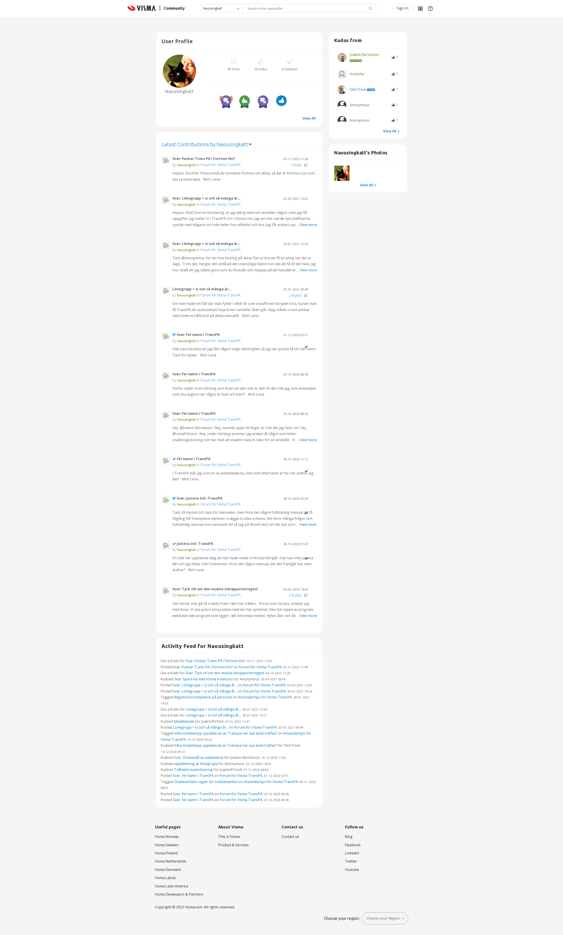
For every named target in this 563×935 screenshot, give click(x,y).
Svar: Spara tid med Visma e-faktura (203, 679)
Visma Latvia (165, 877)
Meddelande (184, 721)
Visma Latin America (171, 886)
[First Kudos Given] (281, 101)
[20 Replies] (226, 101)
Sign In (402, 8)
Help (430, 8)
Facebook (353, 844)
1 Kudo (296, 165)
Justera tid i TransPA (195, 543)
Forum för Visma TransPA (220, 164)
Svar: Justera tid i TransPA (199, 498)
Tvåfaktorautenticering (193, 769)
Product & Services (233, 844)
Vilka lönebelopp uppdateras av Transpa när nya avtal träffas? (225, 733)
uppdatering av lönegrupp (196, 763)
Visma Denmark (168, 869)
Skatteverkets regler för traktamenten (206, 781)
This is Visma (229, 836)
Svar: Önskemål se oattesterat (198, 757)
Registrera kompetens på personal (203, 697)
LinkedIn (352, 853)
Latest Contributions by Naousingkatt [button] (205, 144)
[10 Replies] (263, 101)
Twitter (351, 861)
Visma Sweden (166, 844)
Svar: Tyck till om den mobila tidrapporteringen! (215, 589)
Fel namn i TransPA (193, 458)
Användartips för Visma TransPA (265, 697)
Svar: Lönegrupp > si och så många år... (206, 198)
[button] (341, 173)
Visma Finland (166, 853)
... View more (307, 179)
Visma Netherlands (170, 861)
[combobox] (309, 8)
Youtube (352, 869)
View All (309, 118)
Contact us (290, 836)
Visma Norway (167, 836)
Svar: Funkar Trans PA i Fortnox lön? (203, 158)
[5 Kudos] (245, 101)
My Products (420, 8)
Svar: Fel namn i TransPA (198, 334)
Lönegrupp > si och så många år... (201, 289)
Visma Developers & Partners (179, 894)
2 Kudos (295, 295)
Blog (349, 836)
